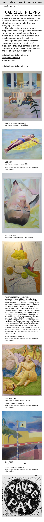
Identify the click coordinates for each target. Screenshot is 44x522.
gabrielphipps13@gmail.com (15, 55)
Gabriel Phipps (22, 11)
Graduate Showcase (23, 2)
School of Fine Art (8, 6)
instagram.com (9, 60)
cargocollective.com (11, 57)
